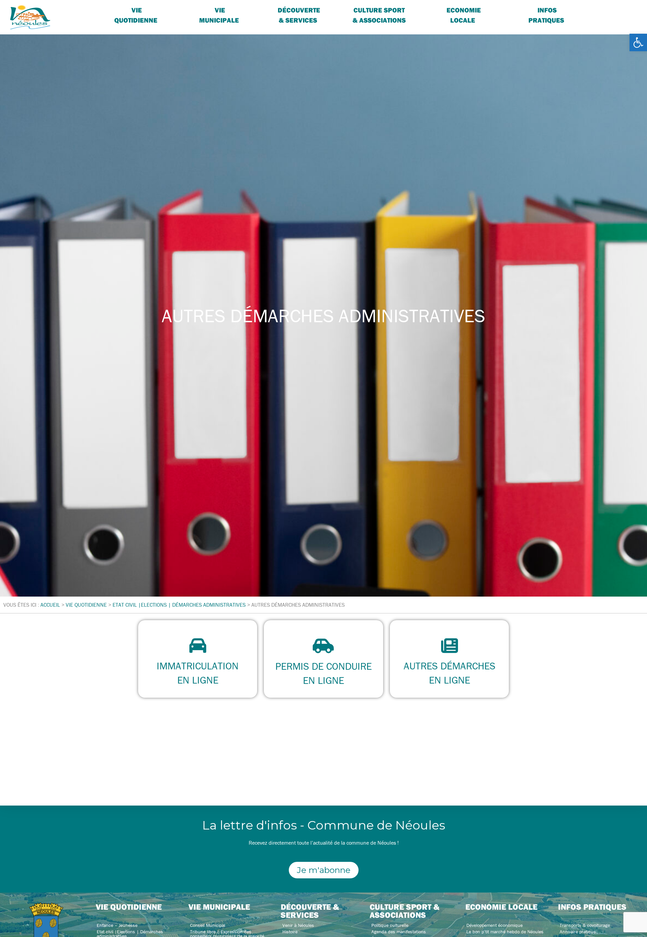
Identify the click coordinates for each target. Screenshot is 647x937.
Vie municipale (219, 907)
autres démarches (449, 666)
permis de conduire (323, 666)
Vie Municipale (219, 15)
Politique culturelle (389, 925)
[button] (638, 42)
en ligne (197, 680)
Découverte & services (299, 15)
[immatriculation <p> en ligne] (197, 645)
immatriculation (198, 666)
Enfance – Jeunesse (117, 925)
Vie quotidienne (135, 15)
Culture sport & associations (379, 15)
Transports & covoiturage (585, 925)
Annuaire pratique (578, 932)
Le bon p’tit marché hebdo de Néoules (505, 932)
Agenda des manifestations (398, 932)
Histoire (290, 932)
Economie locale (463, 15)
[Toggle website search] (605, 10)
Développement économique (494, 925)
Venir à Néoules (298, 925)
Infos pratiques (546, 15)
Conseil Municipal (207, 925)
